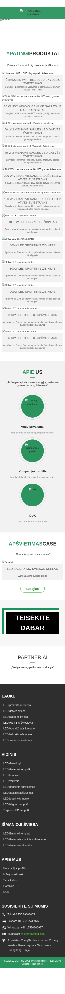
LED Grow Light (12, 763)
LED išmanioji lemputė (16, 769)
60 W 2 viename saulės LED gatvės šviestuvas (32, 131)
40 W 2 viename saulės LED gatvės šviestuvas (32, 154)
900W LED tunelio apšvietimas (32, 315)
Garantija (8, 886)
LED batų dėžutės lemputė (19, 728)
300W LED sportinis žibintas (32, 268)
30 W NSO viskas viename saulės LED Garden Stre (32, 108)
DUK (32, 515)
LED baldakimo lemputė (17, 734)
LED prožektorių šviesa (17, 705)
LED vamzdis (11, 781)
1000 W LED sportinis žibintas (32, 222)
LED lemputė (11, 775)
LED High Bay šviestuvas (18, 722)
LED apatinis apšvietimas (18, 792)
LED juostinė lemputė (16, 798)
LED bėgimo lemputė (15, 804)
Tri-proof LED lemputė (16, 810)
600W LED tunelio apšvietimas (32, 338)
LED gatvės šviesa (14, 711)
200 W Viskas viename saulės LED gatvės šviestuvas (32, 177)
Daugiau (32, 589)
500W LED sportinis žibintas (32, 245)
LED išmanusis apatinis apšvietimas (24, 839)
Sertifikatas (9, 880)
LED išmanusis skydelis (17, 845)
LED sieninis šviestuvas (17, 740)
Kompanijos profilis (32, 471)
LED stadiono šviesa (15, 716)
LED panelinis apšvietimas (19, 786)
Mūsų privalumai (32, 426)
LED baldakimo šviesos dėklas (32, 568)
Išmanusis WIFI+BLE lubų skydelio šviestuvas (32, 81)
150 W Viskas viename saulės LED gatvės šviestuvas (32, 200)
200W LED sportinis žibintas (32, 291)
